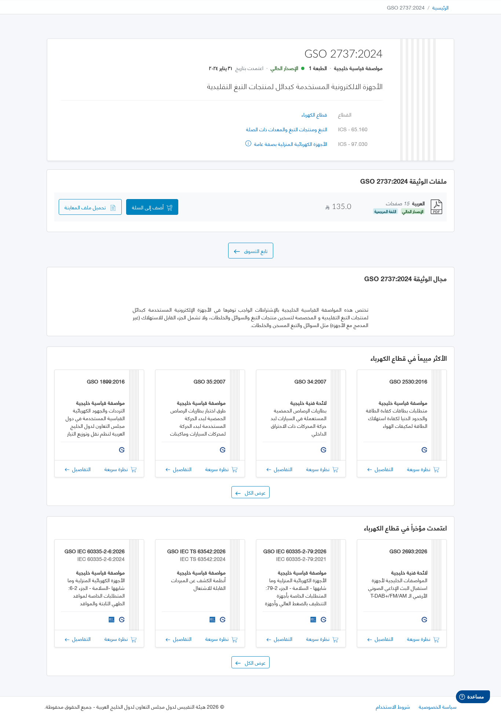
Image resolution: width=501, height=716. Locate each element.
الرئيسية (440, 7)
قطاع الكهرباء (314, 114)
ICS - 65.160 (352, 128)
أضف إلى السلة (149, 207)
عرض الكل (253, 492)
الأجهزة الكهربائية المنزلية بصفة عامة (290, 143)
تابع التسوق (253, 250)
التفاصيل (382, 468)
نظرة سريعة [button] (420, 468)
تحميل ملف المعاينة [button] (87, 207)
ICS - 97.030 (352, 143)
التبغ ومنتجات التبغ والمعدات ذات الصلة (286, 128)
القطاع (344, 114)
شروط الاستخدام (393, 706)
